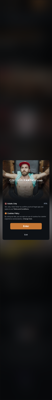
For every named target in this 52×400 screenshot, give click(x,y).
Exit (26, 235)
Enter (26, 226)
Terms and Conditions (21, 209)
